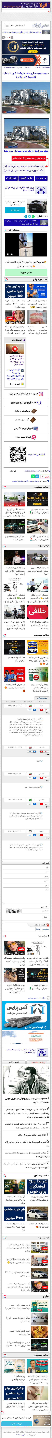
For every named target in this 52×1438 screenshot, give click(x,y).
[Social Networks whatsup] (33, 216)
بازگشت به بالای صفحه (37, 998)
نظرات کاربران (26, 178)
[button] (9, 37)
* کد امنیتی (44, 906)
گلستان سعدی (22, 420)
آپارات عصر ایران (23, 437)
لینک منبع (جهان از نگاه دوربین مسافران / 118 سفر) (26, 151)
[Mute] (12, 254)
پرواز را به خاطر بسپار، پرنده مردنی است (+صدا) (19, 189)
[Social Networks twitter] (29, 216)
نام (47, 867)
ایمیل (46, 876)
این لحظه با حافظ (22, 411)
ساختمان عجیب (17, 481)
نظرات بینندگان (42, 698)
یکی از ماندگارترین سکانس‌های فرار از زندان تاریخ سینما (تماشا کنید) (17, 360)
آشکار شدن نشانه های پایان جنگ (32, 1135)
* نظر (46, 885)
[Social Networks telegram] (25, 216)
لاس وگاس (28, 481)
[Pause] (8, 254)
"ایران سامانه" (20, 1435)
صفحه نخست (46, 67)
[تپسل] (6, 229)
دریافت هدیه (16, 1423)
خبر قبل (12, 178)
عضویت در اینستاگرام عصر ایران (23, 394)
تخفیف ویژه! (26, 272)
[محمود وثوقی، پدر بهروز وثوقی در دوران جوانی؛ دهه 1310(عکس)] (26, 1080)
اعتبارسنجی (45, 929)
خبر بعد (39, 178)
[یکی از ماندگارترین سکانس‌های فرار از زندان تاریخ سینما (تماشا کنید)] (15, 349)
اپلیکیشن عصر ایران (36, 454)
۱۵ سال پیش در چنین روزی (23, 402)
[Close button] (49, 1412)
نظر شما (45, 863)
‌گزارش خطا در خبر (45, 477)
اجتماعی (38, 67)
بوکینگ (38, 929)
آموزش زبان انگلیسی (23, 428)
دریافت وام (15, 210)
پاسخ (47, 712)
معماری (36, 481)
